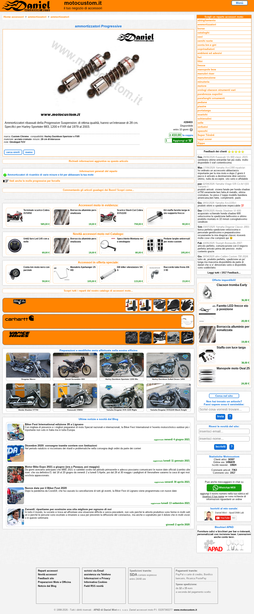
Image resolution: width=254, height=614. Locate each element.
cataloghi (203, 32)
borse (201, 28)
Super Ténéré (205, 135)
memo (29, 152)
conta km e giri (206, 45)
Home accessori (14, 16)
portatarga (204, 110)
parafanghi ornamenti (211, 98)
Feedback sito (46, 578)
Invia (220, 416)
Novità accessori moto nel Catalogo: (98, 234)
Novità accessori (47, 574)
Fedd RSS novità (93, 586)
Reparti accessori (48, 570)
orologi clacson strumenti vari (216, 90)
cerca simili (13, 152)
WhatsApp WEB (227, 487)
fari (199, 57)
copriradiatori (206, 49)
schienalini (204, 118)
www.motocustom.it (185, 609)
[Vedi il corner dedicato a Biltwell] (98, 305)
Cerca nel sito (224, 395)
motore (201, 86)
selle (200, 122)
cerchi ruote (205, 40)
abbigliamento (206, 20)
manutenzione (206, 77)
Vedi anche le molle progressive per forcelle (34, 180)
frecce (201, 65)
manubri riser (205, 73)
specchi (202, 131)
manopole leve (206, 69)
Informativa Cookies (95, 582)
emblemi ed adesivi (209, 53)
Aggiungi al (180, 140)
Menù (239, 2)
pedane (202, 102)
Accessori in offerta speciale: (98, 262)
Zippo (201, 143)
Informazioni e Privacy (97, 578)
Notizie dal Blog (47, 586)
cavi (200, 36)
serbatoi (202, 126)
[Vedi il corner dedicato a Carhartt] (98, 321)
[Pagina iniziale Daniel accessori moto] (26, 8)
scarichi (202, 114)
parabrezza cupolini (209, 94)
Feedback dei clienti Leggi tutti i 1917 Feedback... (224, 212)
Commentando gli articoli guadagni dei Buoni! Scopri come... (98, 190)
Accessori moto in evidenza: (98, 205)
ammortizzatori (37, 16)
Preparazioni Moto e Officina (54, 582)
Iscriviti (221, 446)
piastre (201, 106)
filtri (199, 61)
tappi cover (204, 139)
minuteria (203, 81)
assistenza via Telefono (97, 574)
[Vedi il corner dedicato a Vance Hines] (98, 337)
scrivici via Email (94, 570)
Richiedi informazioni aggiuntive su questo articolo (98, 161)
